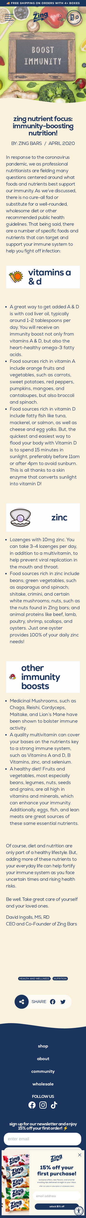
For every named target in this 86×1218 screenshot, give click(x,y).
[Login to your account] (61, 17)
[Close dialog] (79, 1155)
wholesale (43, 1084)
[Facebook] (52, 1001)
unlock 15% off (56, 1206)
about (43, 1058)
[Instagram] (43, 1105)
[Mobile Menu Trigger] (9, 17)
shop (43, 1046)
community (43, 1071)
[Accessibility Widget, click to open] (79, 1211)
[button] (74, 17)
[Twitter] (63, 1001)
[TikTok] (54, 1105)
